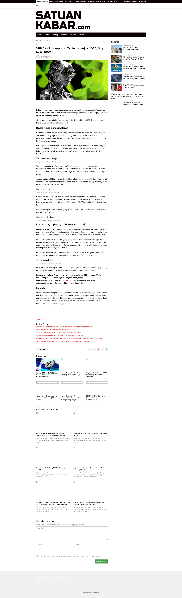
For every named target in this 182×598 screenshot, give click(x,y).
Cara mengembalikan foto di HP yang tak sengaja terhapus (128, 2)
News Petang (63, 579)
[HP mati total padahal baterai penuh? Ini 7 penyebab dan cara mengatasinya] (116, 59)
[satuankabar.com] (63, 20)
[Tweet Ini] (94, 349)
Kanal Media (60, 576)
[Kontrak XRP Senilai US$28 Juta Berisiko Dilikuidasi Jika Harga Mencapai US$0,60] (47, 364)
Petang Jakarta (41, 576)
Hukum (81, 35)
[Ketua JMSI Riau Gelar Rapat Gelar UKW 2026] (116, 87)
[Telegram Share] (102, 349)
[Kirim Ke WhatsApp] (106, 349)
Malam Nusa (40, 581)
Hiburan (73, 35)
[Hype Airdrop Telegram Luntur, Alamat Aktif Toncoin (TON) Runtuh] (47, 387)
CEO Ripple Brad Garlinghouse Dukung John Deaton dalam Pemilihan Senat (62, 341)
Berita (47, 35)
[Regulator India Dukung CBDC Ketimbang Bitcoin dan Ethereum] (97, 364)
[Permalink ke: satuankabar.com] (38, 57)
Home (39, 35)
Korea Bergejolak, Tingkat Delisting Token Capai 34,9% (55, 330)
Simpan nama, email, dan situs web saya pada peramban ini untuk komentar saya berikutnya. (69, 556)
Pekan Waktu (54, 579)
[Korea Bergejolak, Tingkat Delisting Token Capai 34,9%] (72, 364)
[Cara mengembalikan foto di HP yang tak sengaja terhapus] (116, 78)
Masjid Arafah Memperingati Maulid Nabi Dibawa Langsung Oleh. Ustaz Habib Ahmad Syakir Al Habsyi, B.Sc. (59, 2)
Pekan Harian (44, 579)
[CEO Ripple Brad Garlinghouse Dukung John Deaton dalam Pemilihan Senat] (97, 387)
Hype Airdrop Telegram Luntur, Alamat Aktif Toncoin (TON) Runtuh (59, 336)
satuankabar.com (46, 56)
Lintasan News (61, 581)
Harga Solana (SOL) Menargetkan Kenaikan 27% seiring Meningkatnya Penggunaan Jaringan (69, 339)
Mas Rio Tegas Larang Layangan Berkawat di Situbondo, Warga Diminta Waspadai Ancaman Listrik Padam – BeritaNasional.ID (132, 48)
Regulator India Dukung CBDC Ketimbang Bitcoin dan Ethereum (58, 333)
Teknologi (55, 35)
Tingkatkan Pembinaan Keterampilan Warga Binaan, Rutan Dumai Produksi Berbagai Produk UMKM (133, 103)
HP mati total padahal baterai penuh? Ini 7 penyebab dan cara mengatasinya (133, 58)
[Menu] (37, 5)
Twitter (65, 280)
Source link (40, 319)
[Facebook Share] (89, 349)
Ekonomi (64, 35)
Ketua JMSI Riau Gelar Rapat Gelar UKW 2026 (133, 87)
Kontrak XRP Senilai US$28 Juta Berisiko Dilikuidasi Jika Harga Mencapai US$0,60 (64, 327)
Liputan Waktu (50, 581)
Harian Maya (51, 576)
